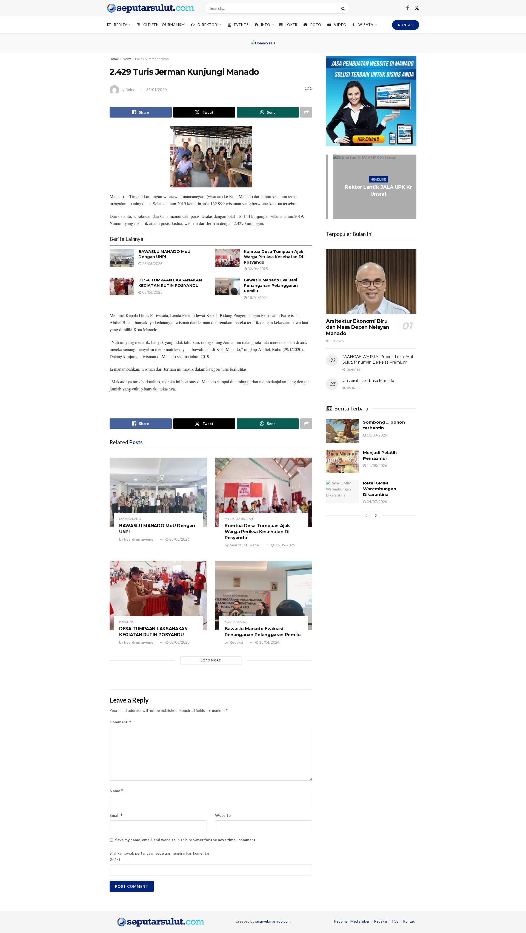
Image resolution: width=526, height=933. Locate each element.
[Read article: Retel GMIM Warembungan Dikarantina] (342, 492)
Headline (126, 621)
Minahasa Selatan (239, 518)
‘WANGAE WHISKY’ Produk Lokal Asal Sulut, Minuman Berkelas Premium (377, 359)
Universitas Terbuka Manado (368, 380)
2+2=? (115, 859)
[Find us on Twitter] (416, 8)
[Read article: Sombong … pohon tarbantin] (342, 431)
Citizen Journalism (164, 24)
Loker (291, 24)
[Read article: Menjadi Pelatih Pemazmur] (342, 461)
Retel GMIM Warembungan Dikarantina (379, 488)
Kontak (409, 921)
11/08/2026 (376, 465)
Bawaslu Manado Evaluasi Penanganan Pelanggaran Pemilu (271, 285)
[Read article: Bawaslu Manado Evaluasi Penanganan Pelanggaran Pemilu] (227, 286)
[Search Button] (344, 8)
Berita (121, 24)
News (127, 59)
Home (114, 59)
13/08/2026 (376, 435)
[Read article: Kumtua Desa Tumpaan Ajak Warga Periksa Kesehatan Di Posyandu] (227, 258)
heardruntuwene (138, 539)
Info (265, 24)
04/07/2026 (376, 502)
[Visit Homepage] (151, 8)
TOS (395, 921)
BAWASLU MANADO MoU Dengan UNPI (164, 254)
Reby (129, 89)
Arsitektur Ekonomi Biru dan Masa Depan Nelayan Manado (357, 327)
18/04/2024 (257, 297)
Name (117, 790)
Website (223, 815)
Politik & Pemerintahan (152, 59)
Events (241, 24)
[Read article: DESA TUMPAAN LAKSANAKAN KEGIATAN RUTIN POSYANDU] (122, 286)
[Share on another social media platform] (306, 112)
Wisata (365, 24)
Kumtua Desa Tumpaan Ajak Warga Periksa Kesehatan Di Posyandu (273, 257)
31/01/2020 (156, 89)
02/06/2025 (257, 269)
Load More (211, 660)
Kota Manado (130, 518)
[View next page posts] (376, 515)
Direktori (208, 24)
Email (116, 815)
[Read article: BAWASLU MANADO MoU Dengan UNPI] (122, 258)
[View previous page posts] (366, 515)
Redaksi (236, 642)
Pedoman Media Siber (352, 921)
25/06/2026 (151, 263)
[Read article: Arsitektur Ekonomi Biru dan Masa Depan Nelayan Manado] (371, 281)
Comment (120, 721)
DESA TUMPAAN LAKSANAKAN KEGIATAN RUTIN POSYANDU (170, 283)
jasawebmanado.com (273, 921)
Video (340, 24)
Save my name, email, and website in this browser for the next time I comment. (185, 839)
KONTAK (405, 25)
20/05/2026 (372, 205)
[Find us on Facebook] (407, 8)
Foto (315, 24)
